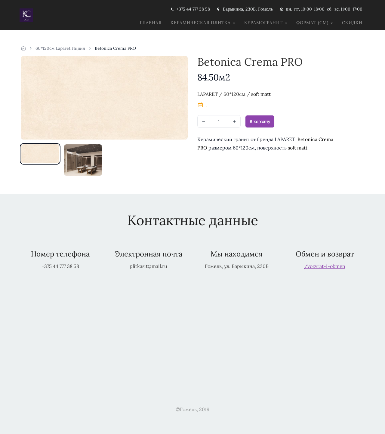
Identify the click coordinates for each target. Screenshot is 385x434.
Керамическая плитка (201, 22)
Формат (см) (313, 22)
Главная (151, 22)
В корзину (260, 121)
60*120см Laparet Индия (60, 48)
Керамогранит (264, 22)
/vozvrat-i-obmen (324, 266)
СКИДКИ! (353, 22)
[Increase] (234, 121)
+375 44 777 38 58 (193, 9)
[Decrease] (204, 121)
